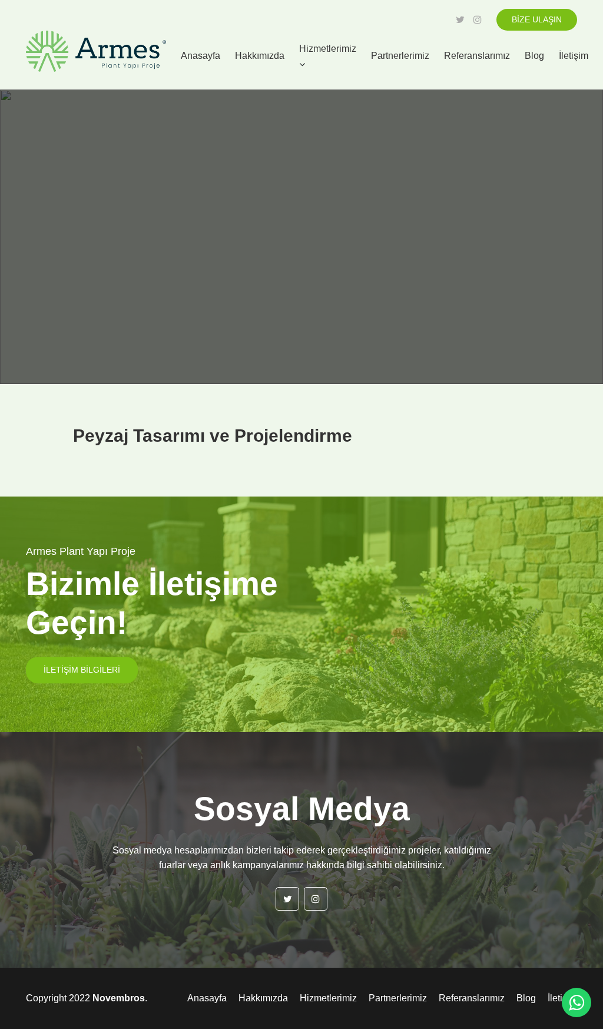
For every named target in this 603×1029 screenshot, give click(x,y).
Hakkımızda (259, 56)
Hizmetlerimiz (327, 49)
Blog (534, 56)
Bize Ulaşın (537, 19)
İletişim (573, 56)
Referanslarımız (477, 56)
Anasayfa (200, 56)
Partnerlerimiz (400, 56)
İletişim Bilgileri (82, 669)
